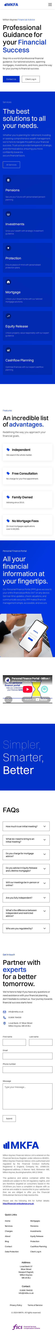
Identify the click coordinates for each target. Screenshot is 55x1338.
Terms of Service (35, 1305)
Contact (8, 1246)
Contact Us (11, 79)
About (7, 1236)
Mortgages (35, 1221)
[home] (10, 4)
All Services (11, 164)
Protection (34, 1241)
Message (7, 1081)
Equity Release (36, 1236)
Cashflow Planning (38, 1246)
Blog (7, 1241)
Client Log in (30, 79)
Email (5, 1050)
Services (9, 1226)
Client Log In (35, 1251)
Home (7, 1221)
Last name (33, 1036)
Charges (9, 1231)
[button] (49, 4)
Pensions (34, 1226)
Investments (35, 1231)
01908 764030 (26, 1290)
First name (7, 1036)
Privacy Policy (16, 1305)
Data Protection (12, 1251)
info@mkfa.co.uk (26, 1293)
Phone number (9, 1064)
